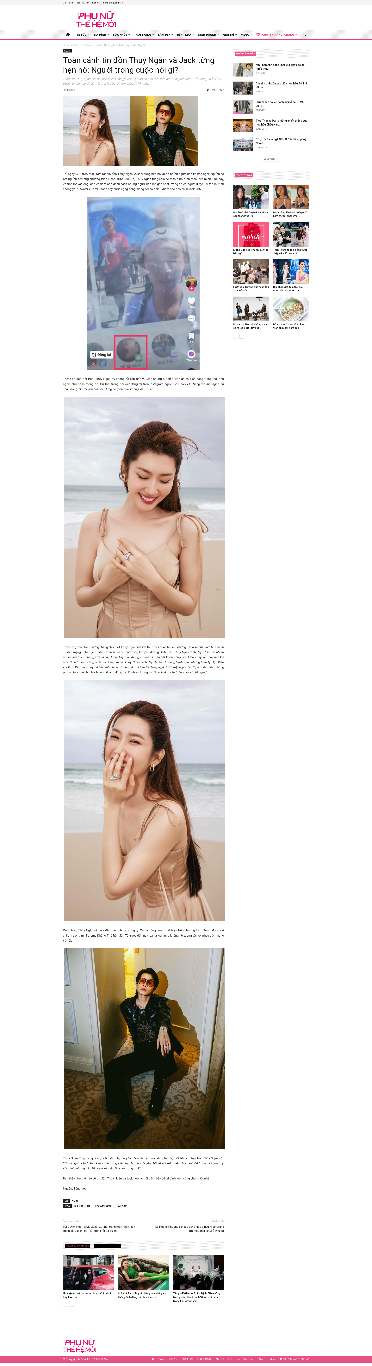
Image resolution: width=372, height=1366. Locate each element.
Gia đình (99, 34)
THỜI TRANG (142, 34)
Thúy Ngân (121, 1205)
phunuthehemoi (103, 1205)
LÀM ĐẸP (164, 34)
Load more (270, 158)
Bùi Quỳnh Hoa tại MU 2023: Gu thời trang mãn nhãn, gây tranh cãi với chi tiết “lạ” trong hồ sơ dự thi (99, 1229)
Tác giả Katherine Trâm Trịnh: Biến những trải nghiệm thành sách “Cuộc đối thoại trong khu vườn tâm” (196, 1297)
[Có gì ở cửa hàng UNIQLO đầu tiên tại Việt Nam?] (243, 144)
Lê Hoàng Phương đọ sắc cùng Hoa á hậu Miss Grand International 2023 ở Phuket (189, 1229)
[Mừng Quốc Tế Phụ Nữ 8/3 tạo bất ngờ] (251, 234)
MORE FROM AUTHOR (107, 1245)
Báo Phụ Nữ (83, 2)
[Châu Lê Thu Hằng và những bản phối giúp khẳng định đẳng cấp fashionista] (143, 1272)
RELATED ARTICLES (77, 1245)
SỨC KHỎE (120, 34)
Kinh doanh (207, 34)
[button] (304, 35)
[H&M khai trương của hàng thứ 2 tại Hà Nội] (251, 271)
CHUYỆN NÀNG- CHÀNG (278, 34)
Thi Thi (75, 1201)
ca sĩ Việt (78, 1205)
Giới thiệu (68, 2)
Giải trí (228, 34)
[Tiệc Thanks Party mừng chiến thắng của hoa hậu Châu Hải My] (243, 125)
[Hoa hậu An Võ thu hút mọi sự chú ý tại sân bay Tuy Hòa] (88, 1272)
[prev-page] (65, 1308)
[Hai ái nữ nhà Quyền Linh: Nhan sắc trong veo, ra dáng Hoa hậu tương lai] (251, 197)
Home (66, 45)
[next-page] (71, 1308)
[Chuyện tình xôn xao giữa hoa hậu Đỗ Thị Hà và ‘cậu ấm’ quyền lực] (243, 88)
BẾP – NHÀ (184, 34)
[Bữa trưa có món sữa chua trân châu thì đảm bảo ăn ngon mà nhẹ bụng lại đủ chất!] (291, 309)
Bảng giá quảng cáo (113, 2)
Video (245, 34)
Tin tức (80, 34)
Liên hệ (96, 2)
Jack (89, 1205)
